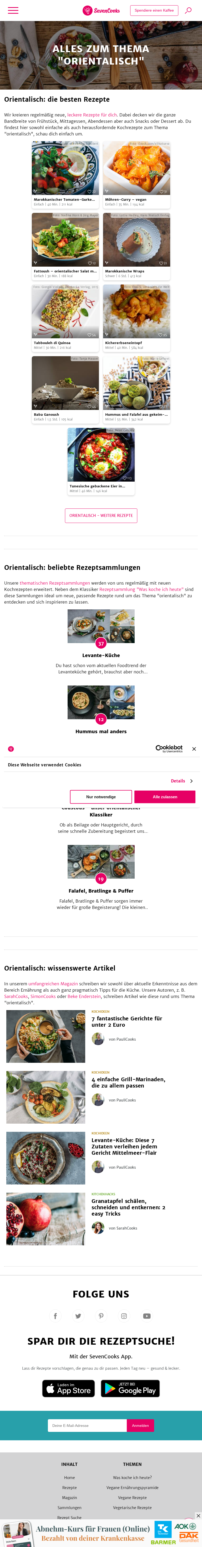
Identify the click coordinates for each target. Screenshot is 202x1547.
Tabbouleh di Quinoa (52, 343)
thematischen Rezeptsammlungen (55, 583)
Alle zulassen (165, 797)
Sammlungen (70, 1507)
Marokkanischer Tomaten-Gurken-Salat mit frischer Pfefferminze (65, 199)
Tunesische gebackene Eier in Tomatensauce (96, 486)
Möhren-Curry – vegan (126, 199)
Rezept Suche (69, 1517)
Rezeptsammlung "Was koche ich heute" (141, 589)
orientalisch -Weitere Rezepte (101, 515)
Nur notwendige (101, 797)
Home (69, 1477)
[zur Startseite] (101, 10)
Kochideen (100, 1011)
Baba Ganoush (46, 414)
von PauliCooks (122, 1039)
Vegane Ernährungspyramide (133, 1487)
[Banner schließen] (194, 749)
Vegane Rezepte (132, 1497)
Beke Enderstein (84, 996)
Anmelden (140, 1425)
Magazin (69, 1497)
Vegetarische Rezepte (132, 1507)
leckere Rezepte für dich (92, 115)
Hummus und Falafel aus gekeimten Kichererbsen (135, 414)
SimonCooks (43, 996)
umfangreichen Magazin (53, 983)
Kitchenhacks (103, 1194)
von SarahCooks (123, 1228)
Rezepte (69, 1487)
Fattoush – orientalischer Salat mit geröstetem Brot (65, 271)
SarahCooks (16, 996)
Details (178, 781)
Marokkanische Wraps (124, 271)
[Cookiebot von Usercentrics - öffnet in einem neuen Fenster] (160, 749)
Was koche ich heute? (132, 1477)
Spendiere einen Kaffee (154, 10)
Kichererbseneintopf (123, 343)
